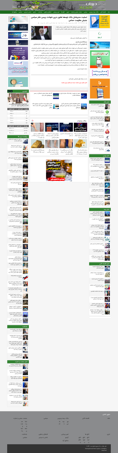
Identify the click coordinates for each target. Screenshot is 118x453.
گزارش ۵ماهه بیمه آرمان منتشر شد (97, 244)
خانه (109, 12)
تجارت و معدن (26, 426)
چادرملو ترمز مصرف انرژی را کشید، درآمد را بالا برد (15, 251)
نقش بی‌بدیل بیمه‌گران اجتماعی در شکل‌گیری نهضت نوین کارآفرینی (16, 355)
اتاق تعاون (80, 439)
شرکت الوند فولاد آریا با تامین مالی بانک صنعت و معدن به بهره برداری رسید (97, 118)
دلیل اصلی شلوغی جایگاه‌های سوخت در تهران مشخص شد (15, 171)
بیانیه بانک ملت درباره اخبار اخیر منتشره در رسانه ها (97, 130)
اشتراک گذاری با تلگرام (50, 23)
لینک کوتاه (60, 23)
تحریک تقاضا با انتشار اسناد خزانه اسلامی (97, 105)
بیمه (63, 422)
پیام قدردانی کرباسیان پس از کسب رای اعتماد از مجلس (97, 298)
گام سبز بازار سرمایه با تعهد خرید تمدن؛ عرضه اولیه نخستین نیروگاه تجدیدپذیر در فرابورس (97, 203)
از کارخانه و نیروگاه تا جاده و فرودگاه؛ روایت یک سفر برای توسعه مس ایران (15, 372)
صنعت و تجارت (22, 426)
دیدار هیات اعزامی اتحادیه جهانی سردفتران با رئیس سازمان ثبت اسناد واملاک (97, 305)
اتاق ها (63, 12)
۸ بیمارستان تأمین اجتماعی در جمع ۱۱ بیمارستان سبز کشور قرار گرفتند (15, 221)
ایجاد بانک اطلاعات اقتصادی (97, 291)
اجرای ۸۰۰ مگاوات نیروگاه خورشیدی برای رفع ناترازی (16, 377)
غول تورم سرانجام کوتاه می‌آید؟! (16, 276)
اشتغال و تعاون (47, 12)
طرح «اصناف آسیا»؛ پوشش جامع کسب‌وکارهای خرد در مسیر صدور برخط (97, 227)
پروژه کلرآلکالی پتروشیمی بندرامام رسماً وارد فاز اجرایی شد (15, 365)
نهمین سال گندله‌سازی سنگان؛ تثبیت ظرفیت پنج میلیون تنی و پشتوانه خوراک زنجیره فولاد (15, 343)
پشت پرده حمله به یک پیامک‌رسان (98, 148)
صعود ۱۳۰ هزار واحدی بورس (97, 171)
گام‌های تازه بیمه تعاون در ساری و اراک (98, 219)
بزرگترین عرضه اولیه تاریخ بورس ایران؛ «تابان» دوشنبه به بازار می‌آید (97, 185)
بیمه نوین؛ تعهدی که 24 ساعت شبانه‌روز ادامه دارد (98, 250)
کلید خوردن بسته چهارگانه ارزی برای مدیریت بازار (15, 152)
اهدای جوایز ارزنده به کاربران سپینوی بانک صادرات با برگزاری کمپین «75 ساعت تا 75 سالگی (42, 106)
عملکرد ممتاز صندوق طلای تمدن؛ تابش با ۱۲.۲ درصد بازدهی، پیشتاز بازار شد (15, 302)
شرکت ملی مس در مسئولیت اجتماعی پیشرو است (15, 396)
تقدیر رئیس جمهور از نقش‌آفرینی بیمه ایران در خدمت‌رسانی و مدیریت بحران (16, 178)
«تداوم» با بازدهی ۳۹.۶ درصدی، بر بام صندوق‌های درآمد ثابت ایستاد (97, 166)
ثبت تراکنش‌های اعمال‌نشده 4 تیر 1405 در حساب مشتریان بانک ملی (15, 289)
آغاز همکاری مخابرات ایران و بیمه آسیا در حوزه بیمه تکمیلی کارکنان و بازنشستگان (15, 314)
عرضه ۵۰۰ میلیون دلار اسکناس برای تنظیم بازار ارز (15, 140)
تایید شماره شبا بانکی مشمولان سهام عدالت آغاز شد (97, 285)
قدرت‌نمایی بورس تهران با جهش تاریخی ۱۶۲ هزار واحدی (97, 190)
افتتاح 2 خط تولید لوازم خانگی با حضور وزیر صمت (15, 158)
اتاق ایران (88, 439)
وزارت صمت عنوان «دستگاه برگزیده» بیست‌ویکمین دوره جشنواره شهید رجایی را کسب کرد (15, 271)
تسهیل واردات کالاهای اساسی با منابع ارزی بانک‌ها (15, 226)
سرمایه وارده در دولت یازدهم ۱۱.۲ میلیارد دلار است (97, 273)
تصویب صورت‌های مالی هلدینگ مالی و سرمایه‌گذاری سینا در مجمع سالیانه (15, 215)
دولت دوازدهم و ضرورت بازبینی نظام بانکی (98, 267)
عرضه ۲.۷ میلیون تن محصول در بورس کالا (97, 177)
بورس (68, 422)
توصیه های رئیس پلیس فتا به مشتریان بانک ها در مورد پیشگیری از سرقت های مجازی (18, 105)
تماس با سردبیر (27, 12)
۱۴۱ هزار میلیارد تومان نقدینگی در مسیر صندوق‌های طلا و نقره (97, 159)
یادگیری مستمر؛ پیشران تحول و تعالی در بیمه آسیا (15, 348)
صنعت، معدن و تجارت (76, 12)
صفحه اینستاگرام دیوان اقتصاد (68, 83)
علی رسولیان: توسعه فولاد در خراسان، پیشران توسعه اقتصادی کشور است (15, 384)
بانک (59, 422)
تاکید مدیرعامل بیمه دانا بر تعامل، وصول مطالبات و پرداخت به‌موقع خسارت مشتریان (97, 233)
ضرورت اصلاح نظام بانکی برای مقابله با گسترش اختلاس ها (97, 142)
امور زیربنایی (56, 12)
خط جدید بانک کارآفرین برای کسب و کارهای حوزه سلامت (15, 264)
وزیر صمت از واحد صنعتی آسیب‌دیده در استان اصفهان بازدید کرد (16, 165)
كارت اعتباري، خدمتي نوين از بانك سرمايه (97, 136)
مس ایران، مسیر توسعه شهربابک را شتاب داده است (16, 146)
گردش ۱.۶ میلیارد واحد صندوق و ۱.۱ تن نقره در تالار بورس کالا (97, 196)
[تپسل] (47, 160)
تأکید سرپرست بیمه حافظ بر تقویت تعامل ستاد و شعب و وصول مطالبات (97, 258)
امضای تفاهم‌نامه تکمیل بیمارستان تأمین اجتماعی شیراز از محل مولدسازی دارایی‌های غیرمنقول (97, 214)
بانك (66, 23)
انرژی (68, 12)
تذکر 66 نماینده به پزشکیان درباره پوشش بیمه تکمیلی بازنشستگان (16, 203)
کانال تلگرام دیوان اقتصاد (81, 83)
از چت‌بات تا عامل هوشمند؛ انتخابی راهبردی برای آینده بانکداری (16, 337)
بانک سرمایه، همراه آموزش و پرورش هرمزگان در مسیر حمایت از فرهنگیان (15, 190)
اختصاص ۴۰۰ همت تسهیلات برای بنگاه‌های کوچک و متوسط (15, 307)
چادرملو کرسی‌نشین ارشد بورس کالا (16, 183)
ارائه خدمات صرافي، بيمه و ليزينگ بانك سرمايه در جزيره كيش (98, 125)
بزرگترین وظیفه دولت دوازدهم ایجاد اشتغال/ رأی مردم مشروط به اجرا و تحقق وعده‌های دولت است (97, 312)
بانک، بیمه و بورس (93, 12)
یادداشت (40, 12)
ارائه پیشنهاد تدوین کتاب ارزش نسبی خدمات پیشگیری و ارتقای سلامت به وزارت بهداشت (15, 283)
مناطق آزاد (14, 12)
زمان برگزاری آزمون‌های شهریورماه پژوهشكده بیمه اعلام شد (97, 239)
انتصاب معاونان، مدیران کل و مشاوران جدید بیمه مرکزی (15, 239)
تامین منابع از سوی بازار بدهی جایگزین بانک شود (97, 111)
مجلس (20, 12)
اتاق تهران (84, 439)
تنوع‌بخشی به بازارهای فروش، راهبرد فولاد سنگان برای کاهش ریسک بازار (15, 246)
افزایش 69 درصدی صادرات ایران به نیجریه (98, 279)
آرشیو (34, 12)
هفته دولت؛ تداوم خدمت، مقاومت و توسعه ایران (16, 330)
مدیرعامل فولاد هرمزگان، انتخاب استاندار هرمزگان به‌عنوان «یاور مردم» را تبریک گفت (15, 391)
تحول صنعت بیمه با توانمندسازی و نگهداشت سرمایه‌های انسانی (17, 234)
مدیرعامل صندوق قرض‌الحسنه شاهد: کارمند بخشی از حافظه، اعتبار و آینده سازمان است (15, 296)
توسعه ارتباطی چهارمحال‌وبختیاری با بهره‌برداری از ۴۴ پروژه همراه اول (15, 258)
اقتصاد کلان (103, 12)
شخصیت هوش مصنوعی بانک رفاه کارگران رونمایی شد (15, 195)
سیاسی (85, 12)
